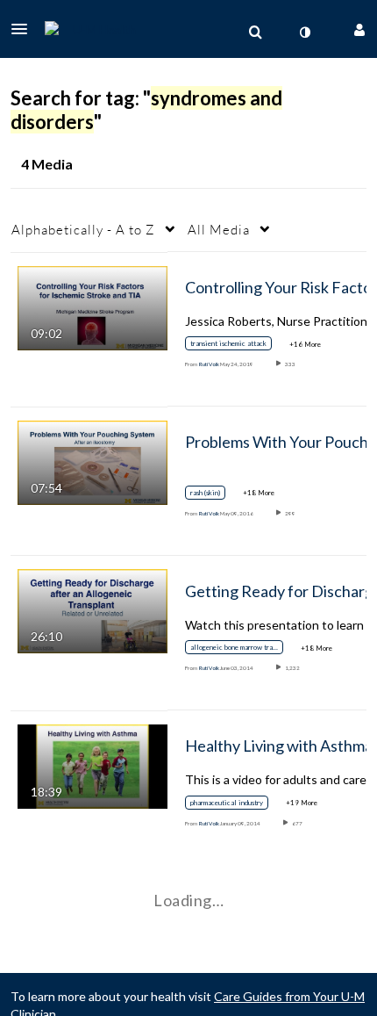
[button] (25, 29)
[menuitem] (255, 32)
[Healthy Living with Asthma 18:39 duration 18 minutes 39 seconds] (92, 764)
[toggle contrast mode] (304, 32)
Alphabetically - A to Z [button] (83, 229)
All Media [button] (219, 229)
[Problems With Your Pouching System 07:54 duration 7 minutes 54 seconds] (92, 461)
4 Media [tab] (47, 163)
